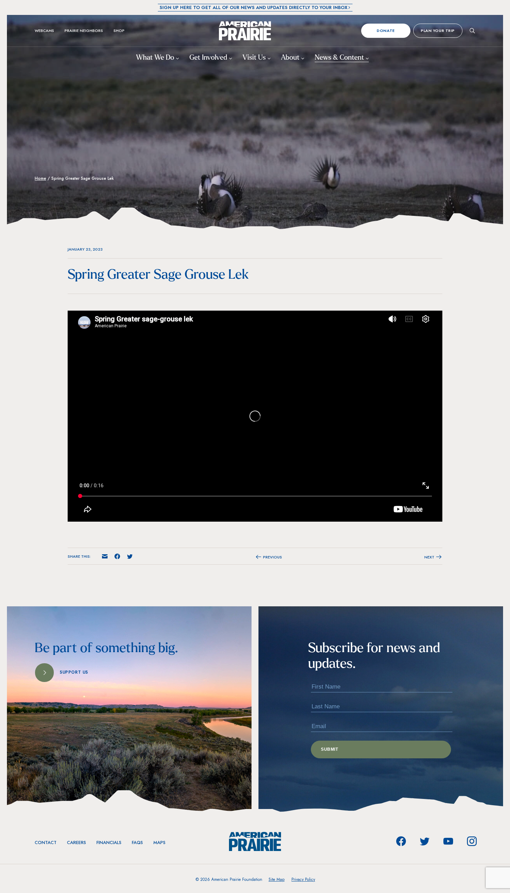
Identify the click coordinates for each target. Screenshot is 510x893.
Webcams (44, 30)
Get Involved (209, 57)
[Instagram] (472, 841)
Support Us (74, 672)
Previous (272, 557)
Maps (159, 842)
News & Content (340, 57)
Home (40, 178)
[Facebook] (401, 841)
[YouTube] (448, 841)
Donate (385, 30)
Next (429, 557)
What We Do (156, 57)
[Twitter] (425, 841)
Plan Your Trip (438, 30)
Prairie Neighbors (84, 30)
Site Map (276, 879)
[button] (105, 556)
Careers (76, 842)
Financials (108, 842)
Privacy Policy (303, 879)
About (291, 57)
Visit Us (255, 57)
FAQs (137, 842)
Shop (119, 30)
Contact (46, 842)
